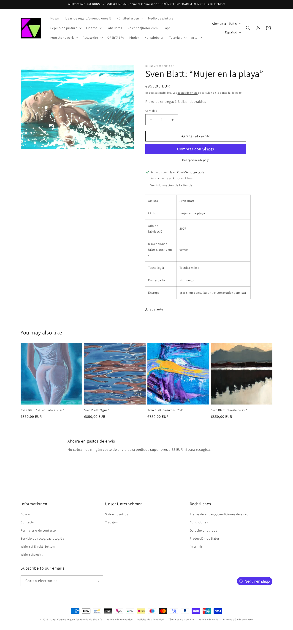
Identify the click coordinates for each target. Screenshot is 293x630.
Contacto (27, 522)
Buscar (26, 514)
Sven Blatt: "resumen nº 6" (165, 410)
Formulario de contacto (38, 530)
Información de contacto (238, 619)
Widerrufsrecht (32, 554)
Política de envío (208, 619)
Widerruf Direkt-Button (38, 546)
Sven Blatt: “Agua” (96, 410)
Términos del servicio (181, 619)
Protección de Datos (205, 538)
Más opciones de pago (195, 160)
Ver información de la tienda (171, 185)
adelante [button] (156, 309)
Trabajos (111, 522)
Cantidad (151, 111)
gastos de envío (188, 92)
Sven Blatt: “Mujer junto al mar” (42, 410)
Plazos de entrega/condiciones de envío (219, 514)
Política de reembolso (119, 619)
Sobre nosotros (116, 514)
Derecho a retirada (203, 530)
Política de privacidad (150, 619)
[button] (129, 18)
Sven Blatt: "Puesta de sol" (229, 410)
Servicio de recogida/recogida (42, 538)
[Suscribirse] (98, 581)
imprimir (196, 546)
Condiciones (199, 522)
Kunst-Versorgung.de (62, 619)
